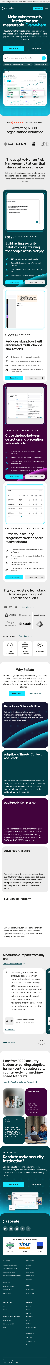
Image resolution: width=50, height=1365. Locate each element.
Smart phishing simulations (10, 1268)
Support (5, 1310)
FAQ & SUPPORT (8, 1302)
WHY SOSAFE (30, 1334)
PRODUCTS (6, 1261)
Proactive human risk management (12, 1275)
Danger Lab (29, 1279)
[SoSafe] (7, 8)
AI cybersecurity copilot (9, 1272)
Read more (10, 1029)
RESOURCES (30, 1261)
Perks (27, 1345)
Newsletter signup (31, 1327)
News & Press (29, 1317)
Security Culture (7, 1290)
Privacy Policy (11, 1362)
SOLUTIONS (6, 1282)
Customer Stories (30, 1341)
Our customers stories (12, 963)
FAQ (4, 1306)
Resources (28, 1265)
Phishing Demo (30, 1293)
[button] (38, 1042)
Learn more (33, 282)
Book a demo (38, 8)
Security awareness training (10, 1265)
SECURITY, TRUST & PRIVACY (11, 1316)
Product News (30, 1275)
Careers (28, 1310)
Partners (28, 1313)
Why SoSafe (29, 1338)
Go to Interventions (13, 91)
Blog (27, 1268)
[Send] (44, 58)
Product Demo (30, 1290)
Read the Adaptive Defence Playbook (18, 1082)
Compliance (24, 636)
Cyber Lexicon (30, 1272)
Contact (28, 1324)
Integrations (26, 607)
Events (28, 1320)
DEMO (28, 1285)
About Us (28, 1306)
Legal (4, 1327)
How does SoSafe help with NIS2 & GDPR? (17, 65)
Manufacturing (7, 1293)
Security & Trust (7, 1320)
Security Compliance (8, 1286)
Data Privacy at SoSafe (8, 1324)
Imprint (4, 1362)
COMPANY (29, 1302)
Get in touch (36, 48)
